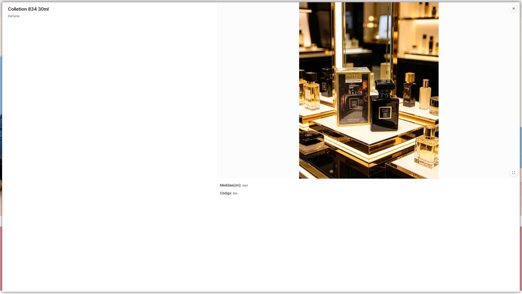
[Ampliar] (513, 172)
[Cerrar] (513, 8)
